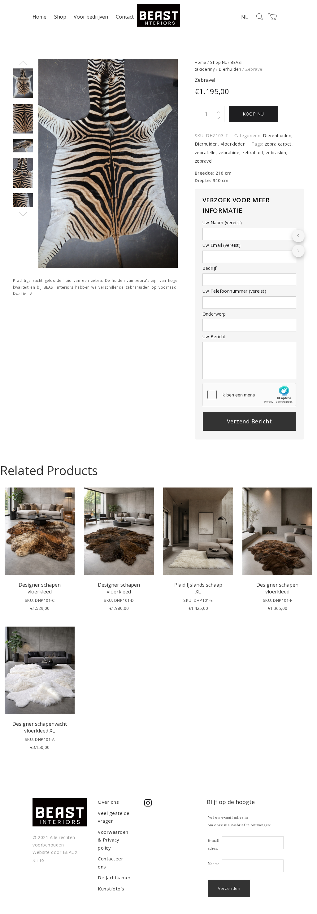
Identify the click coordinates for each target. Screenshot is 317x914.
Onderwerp (214, 314)
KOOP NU (253, 114)
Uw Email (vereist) (221, 245)
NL (244, 17)
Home (39, 16)
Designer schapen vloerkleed (40, 588)
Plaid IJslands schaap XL (198, 588)
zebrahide (229, 152)
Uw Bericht (214, 336)
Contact (125, 16)
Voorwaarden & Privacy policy (113, 840)
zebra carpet (278, 144)
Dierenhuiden (277, 135)
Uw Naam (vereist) (222, 222)
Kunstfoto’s (111, 889)
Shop (60, 16)
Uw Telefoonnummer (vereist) (234, 291)
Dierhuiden (230, 69)
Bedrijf (209, 268)
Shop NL (218, 62)
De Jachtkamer (114, 877)
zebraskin (276, 152)
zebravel (204, 161)
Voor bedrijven (91, 16)
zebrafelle (205, 152)
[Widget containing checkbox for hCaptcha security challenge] (249, 394)
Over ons (108, 802)
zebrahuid (252, 152)
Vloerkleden (233, 144)
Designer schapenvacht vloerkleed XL (39, 727)
